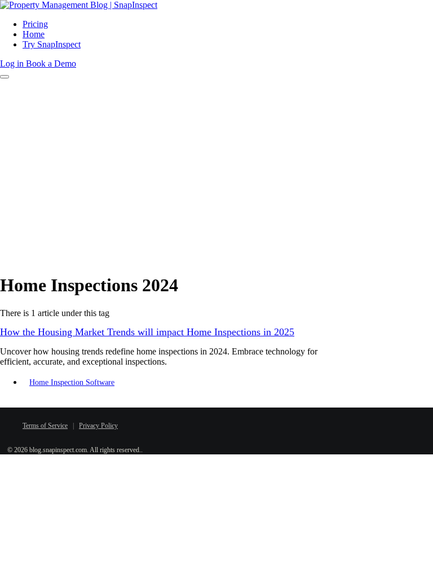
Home (34, 34)
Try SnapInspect (52, 44)
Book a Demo (51, 63)
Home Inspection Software (71, 382)
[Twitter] (211, 423)
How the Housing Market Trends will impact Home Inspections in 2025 (147, 332)
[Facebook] (194, 423)
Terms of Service (45, 426)
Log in (13, 63)
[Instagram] (261, 423)
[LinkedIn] (228, 423)
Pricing (35, 24)
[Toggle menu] (4, 76)
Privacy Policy (98, 426)
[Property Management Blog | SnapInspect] (78, 5)
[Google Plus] (244, 423)
